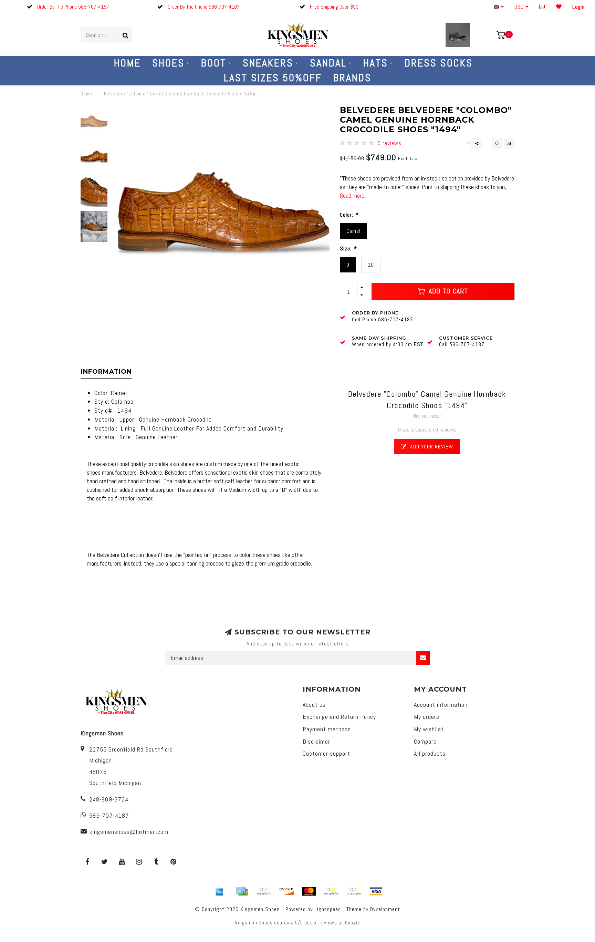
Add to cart (447, 291)
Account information (441, 704)
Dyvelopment (385, 909)
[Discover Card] (286, 891)
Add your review (430, 446)
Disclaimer (316, 741)
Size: (348, 248)
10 (371, 264)
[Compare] (542, 6)
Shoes (168, 63)
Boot (213, 63)
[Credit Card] (241, 891)
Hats (375, 63)
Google (352, 923)
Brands (352, 77)
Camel (353, 231)
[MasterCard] (308, 891)
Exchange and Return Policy (339, 717)
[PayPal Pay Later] (353, 891)
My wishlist (429, 729)
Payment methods (327, 729)
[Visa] (376, 891)
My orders (426, 717)
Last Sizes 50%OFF (273, 77)
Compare (425, 741)
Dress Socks (439, 63)
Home (127, 63)
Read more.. (353, 195)
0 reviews (389, 143)
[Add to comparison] (509, 143)
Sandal (328, 63)
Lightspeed (327, 909)
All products (430, 753)
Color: (349, 214)
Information (106, 371)
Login (578, 6)
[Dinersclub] (264, 891)
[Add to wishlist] (497, 143)
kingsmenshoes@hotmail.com (128, 832)
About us (314, 704)
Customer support (326, 753)
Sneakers (268, 63)
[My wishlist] (559, 6)
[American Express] (219, 891)
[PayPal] (331, 891)
